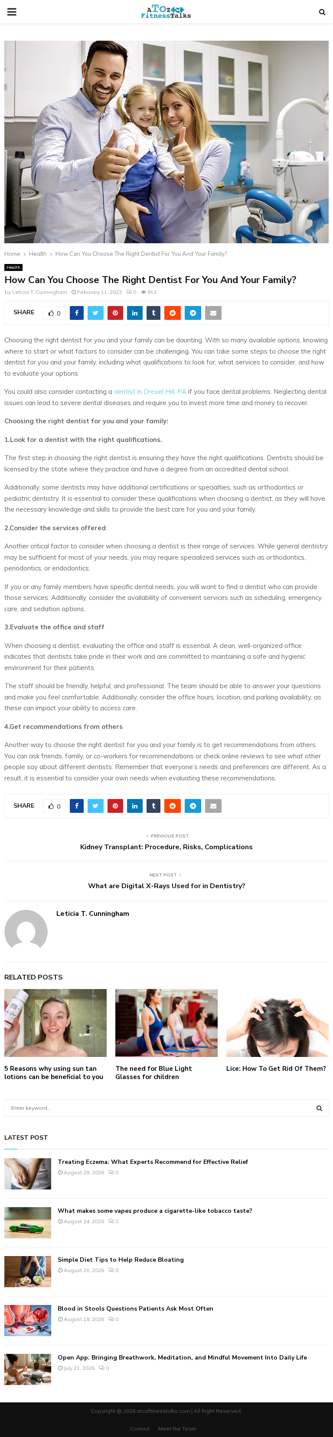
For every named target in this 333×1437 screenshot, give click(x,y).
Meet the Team (177, 1428)
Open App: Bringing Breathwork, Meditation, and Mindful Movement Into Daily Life (182, 1357)
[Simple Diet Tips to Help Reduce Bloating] (27, 1271)
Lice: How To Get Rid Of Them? (276, 1068)
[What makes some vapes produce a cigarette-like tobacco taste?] (27, 1222)
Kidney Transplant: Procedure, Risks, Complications (166, 847)
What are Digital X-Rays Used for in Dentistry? (166, 886)
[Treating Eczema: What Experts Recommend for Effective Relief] (27, 1173)
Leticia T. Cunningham (39, 292)
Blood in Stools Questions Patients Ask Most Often (135, 1309)
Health (13, 267)
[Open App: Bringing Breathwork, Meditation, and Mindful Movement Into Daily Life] (27, 1369)
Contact (140, 1428)
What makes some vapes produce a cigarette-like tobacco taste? (155, 1211)
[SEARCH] (319, 1108)
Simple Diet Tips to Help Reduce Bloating (121, 1260)
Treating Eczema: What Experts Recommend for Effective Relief (153, 1162)
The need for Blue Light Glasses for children (153, 1073)
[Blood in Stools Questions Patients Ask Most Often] (27, 1320)
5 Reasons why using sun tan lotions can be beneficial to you (53, 1073)
